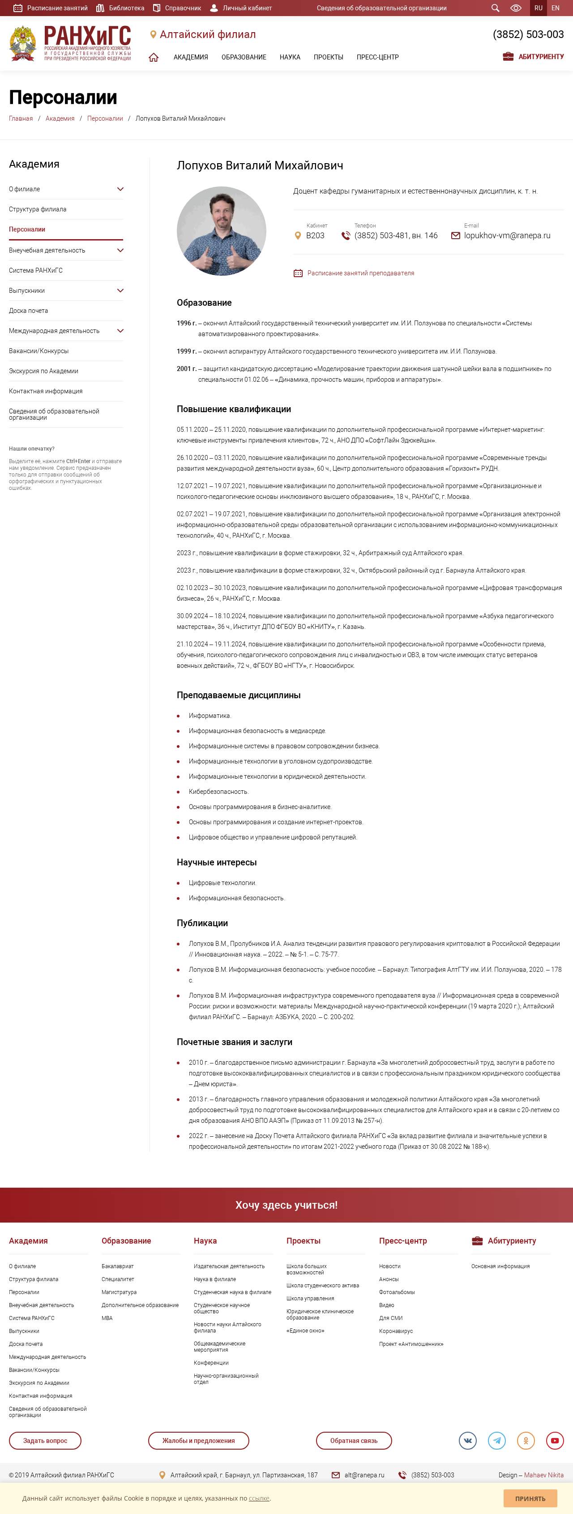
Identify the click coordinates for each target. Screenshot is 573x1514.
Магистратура (119, 1292)
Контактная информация (46, 391)
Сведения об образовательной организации (382, 8)
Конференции (211, 1363)
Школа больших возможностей (306, 1269)
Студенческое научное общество (222, 1308)
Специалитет (118, 1279)
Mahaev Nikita (544, 1475)
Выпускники (27, 290)
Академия (60, 118)
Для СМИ (391, 1318)
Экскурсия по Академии (43, 371)
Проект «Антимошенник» (411, 1344)
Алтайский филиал (208, 34)
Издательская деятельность (229, 1266)
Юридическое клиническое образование (320, 1314)
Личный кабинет (247, 8)
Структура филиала (38, 209)
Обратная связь (354, 1440)
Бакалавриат (118, 1266)
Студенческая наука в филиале (232, 1292)
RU (539, 8)
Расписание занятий (57, 8)
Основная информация (500, 1266)
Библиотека (127, 8)
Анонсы (389, 1279)
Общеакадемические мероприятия (219, 1347)
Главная (21, 118)
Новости (390, 1266)
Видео (386, 1305)
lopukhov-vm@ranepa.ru (507, 235)
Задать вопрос (45, 1440)
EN (556, 8)
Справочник (183, 8)
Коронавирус (396, 1331)
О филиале (24, 189)
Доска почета (28, 310)
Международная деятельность (54, 330)
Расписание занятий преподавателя (361, 273)
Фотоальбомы (397, 1292)
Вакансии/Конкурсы (39, 350)
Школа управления (310, 1298)
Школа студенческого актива (322, 1285)
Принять (530, 1498)
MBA (107, 1318)
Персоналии (105, 118)
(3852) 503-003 (528, 34)
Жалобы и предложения (198, 1440)
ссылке (259, 1498)
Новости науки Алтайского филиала (227, 1327)
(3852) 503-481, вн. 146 (396, 235)
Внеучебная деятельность (47, 250)
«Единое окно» (305, 1331)
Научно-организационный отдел (226, 1379)
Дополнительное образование (140, 1305)
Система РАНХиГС (36, 270)
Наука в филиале (215, 1279)
